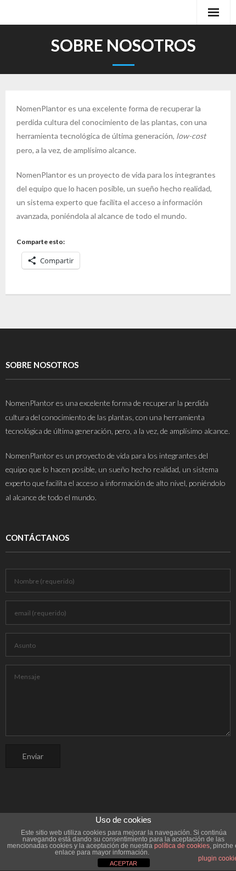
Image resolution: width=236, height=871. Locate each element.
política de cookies (182, 846)
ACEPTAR (123, 863)
